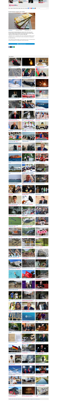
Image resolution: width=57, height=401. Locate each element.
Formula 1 (26, 8)
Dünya (17, 8)
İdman (22, 8)
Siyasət (12, 8)
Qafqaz (19, 8)
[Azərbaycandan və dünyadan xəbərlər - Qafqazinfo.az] (13, 5)
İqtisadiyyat (10, 30)
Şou (23, 8)
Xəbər (9, 8)
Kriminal (14, 8)
